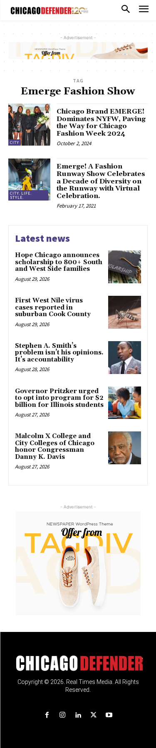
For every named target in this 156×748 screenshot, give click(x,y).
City (14, 142)
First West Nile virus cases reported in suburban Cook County (53, 307)
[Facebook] (47, 715)
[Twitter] (93, 715)
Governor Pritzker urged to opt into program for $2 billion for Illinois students (59, 398)
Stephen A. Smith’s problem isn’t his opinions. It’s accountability (59, 353)
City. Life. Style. (21, 195)
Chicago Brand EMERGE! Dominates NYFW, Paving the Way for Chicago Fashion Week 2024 (101, 122)
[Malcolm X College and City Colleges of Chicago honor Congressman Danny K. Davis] (124, 447)
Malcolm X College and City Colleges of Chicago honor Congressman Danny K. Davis (54, 446)
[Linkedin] (78, 715)
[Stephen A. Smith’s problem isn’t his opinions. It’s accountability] (124, 357)
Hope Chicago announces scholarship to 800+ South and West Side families (58, 262)
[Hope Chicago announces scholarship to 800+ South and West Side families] (124, 266)
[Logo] (78, 663)
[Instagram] (62, 715)
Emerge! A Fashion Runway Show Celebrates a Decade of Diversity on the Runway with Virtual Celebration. (101, 181)
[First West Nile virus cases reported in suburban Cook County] (124, 312)
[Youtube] (108, 715)
